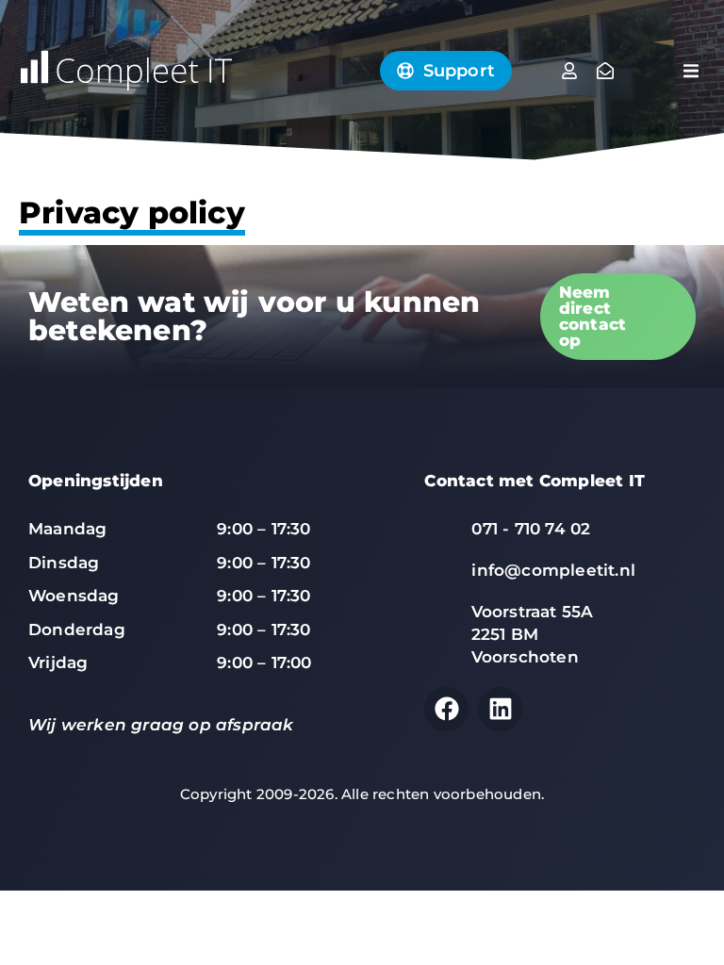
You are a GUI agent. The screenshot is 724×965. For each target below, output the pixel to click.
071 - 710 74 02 (530, 528)
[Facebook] (446, 709)
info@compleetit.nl (553, 570)
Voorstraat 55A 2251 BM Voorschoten (532, 634)
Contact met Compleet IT (534, 480)
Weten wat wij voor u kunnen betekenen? (254, 316)
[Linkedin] (500, 709)
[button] (691, 70)
